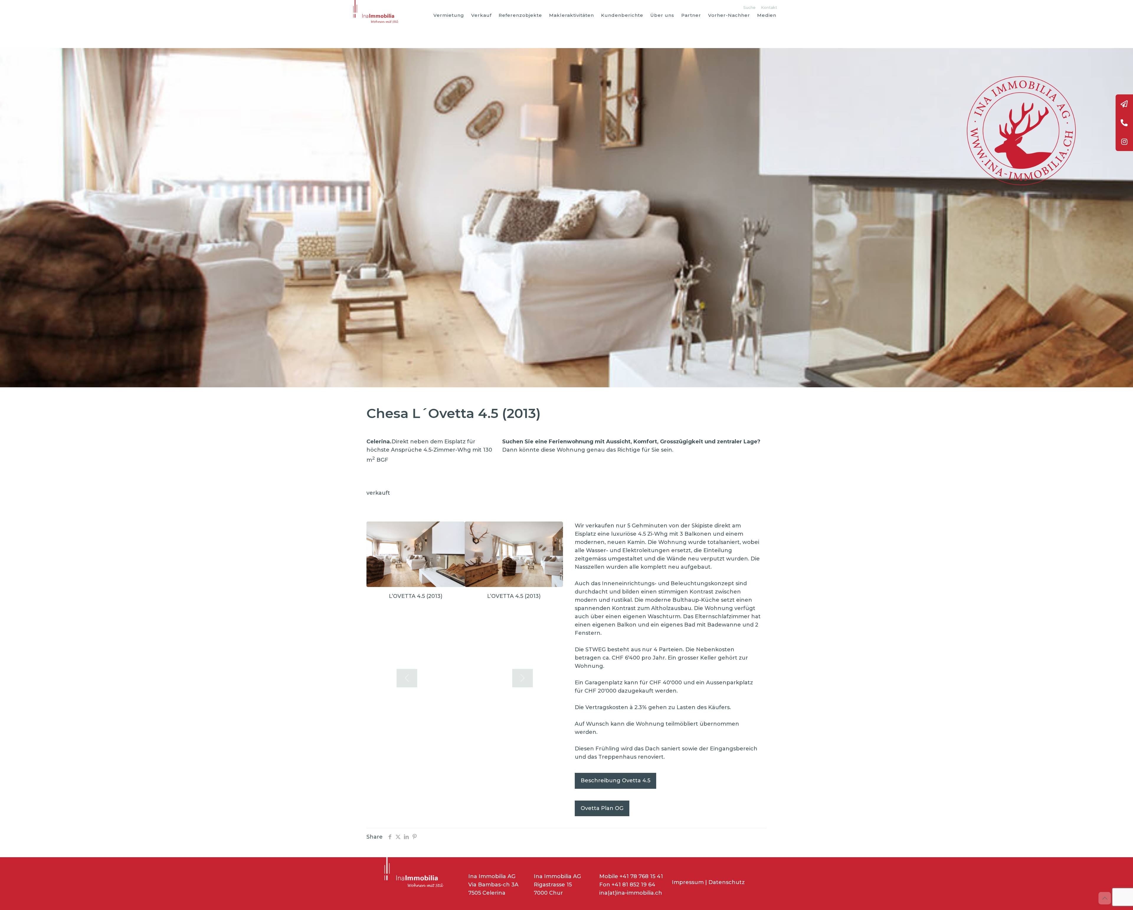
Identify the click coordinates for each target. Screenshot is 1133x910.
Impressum (688, 882)
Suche (749, 7)
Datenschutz (726, 882)
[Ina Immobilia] (377, 12)
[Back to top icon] (1104, 898)
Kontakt (769, 7)
